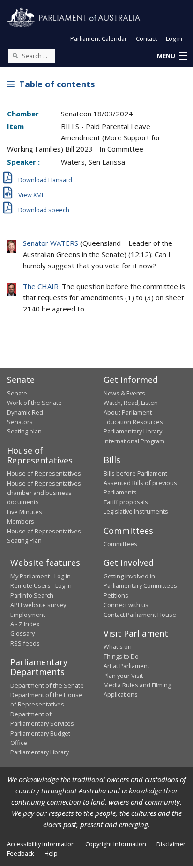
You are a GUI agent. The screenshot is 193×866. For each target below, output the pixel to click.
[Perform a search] (15, 55)
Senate (17, 393)
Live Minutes (24, 512)
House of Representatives (44, 473)
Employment (27, 614)
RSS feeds (25, 643)
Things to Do (121, 656)
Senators (20, 422)
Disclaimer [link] (171, 844)
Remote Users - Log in (41, 585)
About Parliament (128, 412)
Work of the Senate (34, 402)
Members (20, 521)
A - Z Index (25, 624)
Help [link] (51, 853)
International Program (134, 441)
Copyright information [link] (115, 844)
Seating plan (24, 431)
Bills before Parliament (135, 473)
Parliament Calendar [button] (98, 38)
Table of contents (55, 84)
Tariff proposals (126, 502)
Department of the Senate (47, 685)
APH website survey (38, 604)
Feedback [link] (20, 853)
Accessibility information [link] (41, 844)
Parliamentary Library (133, 431)
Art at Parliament (126, 665)
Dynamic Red (25, 412)
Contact (146, 38)
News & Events (124, 393)
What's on (118, 646)
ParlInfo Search (31, 595)
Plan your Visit (123, 675)
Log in (174, 38)
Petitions (116, 595)
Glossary (22, 633)
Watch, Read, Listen (131, 402)
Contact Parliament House (140, 614)
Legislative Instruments (136, 511)
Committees (120, 543)
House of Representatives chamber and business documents (44, 493)
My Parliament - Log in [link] (40, 576)
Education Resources (133, 422)
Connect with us (126, 604)
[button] (172, 56)
